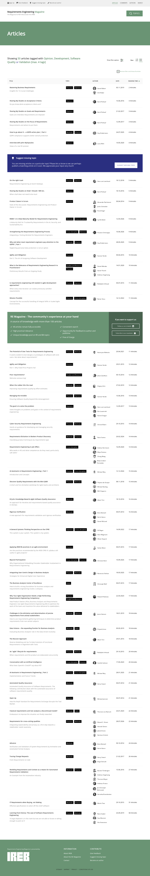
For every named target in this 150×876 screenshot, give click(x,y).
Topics (136, 13)
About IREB (68, 853)
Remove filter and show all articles (130, 71)
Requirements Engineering (25, 12)
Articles (115, 3)
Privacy (74, 869)
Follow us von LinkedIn (124, 326)
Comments (123, 3)
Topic (68, 81)
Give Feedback (95, 853)
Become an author (97, 860)
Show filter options (113, 60)
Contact (66, 860)
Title (11, 81)
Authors (133, 3)
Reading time (133, 81)
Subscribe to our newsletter (124, 333)
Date (117, 81)
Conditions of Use (86, 869)
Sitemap (59, 869)
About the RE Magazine (72, 857)
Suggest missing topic (126, 165)
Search (140, 3)
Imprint (67, 869)
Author (95, 81)
